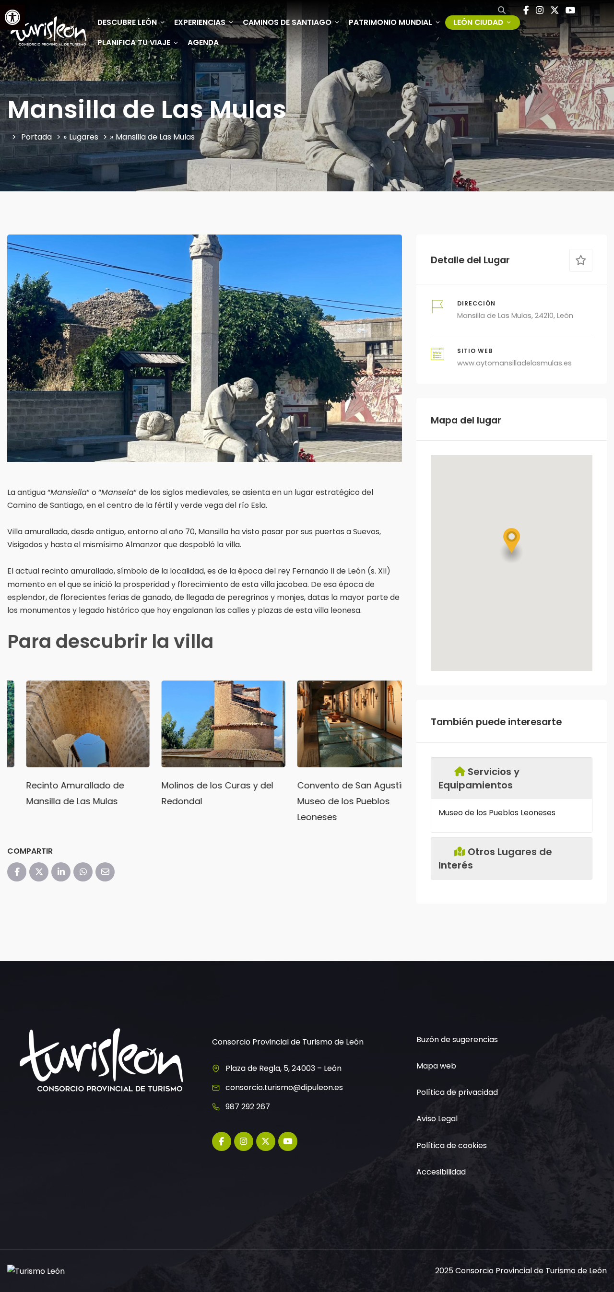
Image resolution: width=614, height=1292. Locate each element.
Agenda (203, 42)
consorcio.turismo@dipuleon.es (284, 1087)
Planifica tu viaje (133, 42)
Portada (36, 136)
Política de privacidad (457, 1092)
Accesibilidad (441, 1171)
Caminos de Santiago (287, 22)
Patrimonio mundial (390, 22)
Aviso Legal (437, 1118)
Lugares (83, 136)
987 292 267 (247, 1106)
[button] (511, 545)
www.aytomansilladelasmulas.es (514, 363)
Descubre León (127, 22)
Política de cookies (451, 1145)
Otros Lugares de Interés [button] (495, 858)
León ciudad (478, 22)
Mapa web (436, 1065)
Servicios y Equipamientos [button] (478, 778)
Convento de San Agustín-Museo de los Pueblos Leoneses (335, 800)
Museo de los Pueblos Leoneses (496, 812)
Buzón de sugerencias (457, 1039)
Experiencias (199, 22)
